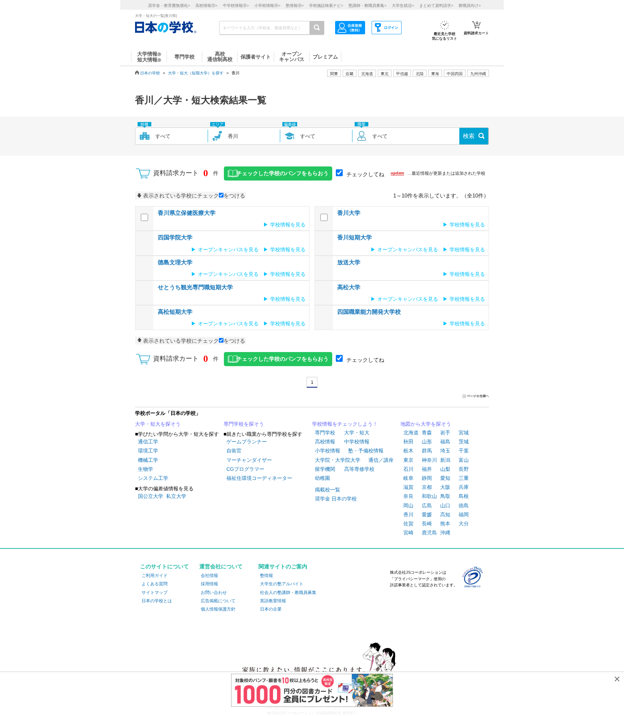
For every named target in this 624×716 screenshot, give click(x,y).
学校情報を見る (288, 224)
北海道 (367, 73)
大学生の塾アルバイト (281, 583)
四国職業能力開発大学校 (369, 312)
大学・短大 (356, 432)
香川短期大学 (354, 237)
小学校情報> (267, 5)
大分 (464, 523)
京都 (427, 487)
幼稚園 (322, 478)
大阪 (445, 487)
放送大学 (348, 262)
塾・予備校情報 (366, 451)
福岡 (464, 514)
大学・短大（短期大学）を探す (196, 73)
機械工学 (148, 460)
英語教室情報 (273, 600)
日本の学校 (150, 73)
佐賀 (408, 523)
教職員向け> (470, 5)
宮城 (464, 432)
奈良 (408, 496)
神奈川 (429, 460)
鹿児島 (429, 532)
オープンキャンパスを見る (228, 249)
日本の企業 (271, 609)
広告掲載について (218, 600)
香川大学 (348, 213)
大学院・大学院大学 (337, 460)
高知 (445, 514)
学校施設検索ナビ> (326, 5)
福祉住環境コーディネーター (259, 478)
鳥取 (445, 496)
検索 (468, 136)
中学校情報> (236, 5)
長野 (464, 469)
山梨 (445, 469)
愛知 (445, 478)
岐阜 (408, 478)
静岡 (427, 478)
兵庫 (464, 487)
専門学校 (325, 432)
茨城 (464, 441)
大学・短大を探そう (158, 424)
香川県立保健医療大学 (187, 213)
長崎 (427, 523)
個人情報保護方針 (218, 609)
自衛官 (234, 451)
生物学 (145, 469)
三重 (464, 478)
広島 (427, 505)
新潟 (445, 460)
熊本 (445, 523)
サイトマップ (155, 592)
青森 (427, 432)
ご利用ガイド (155, 575)
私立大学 (176, 496)
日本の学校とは (157, 600)
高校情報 (325, 441)
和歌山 (429, 496)
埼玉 (445, 451)
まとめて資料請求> (436, 5)
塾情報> (295, 5)
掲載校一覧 (327, 489)
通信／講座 (381, 460)
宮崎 (408, 532)
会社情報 (209, 575)
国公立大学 (150, 496)
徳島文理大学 (175, 262)
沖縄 (445, 532)
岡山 (408, 505)
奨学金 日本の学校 (336, 499)
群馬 (427, 451)
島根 (464, 496)
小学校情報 (327, 451)
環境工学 (148, 451)
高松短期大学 (175, 312)
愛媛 (427, 514)
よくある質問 (155, 583)
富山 (464, 460)
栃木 (408, 451)
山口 (445, 505)
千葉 (464, 451)
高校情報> (206, 5)
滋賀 (408, 487)
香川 (408, 514)
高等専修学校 (359, 469)
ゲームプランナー (246, 441)
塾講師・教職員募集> (367, 5)
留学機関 (325, 469)
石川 (408, 469)
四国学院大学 (175, 237)
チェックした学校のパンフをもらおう (283, 173)
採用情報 (209, 583)
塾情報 (266, 575)
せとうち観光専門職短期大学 (195, 287)
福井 (427, 469)
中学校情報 (356, 441)
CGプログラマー (245, 469)
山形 (427, 441)
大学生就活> (403, 5)
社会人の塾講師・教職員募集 (288, 592)
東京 (408, 460)
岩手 (445, 432)
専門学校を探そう (244, 424)
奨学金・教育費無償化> (169, 5)
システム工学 (153, 478)
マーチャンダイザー (249, 460)
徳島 (464, 505)
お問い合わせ (214, 592)
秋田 (408, 441)
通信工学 (148, 441)
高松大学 (348, 287)
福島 (445, 441)
